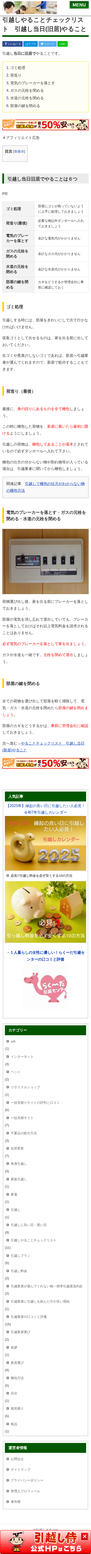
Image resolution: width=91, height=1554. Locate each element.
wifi (13, 1041)
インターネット (22, 1056)
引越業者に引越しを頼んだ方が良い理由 (40, 1301)
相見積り (17, 1408)
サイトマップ (20, 1469)
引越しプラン (20, 1256)
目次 (14, 1393)
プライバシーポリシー (27, 1480)
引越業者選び (20, 1332)
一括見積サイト (22, 1118)
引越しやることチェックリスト (33, 1240)
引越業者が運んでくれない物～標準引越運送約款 (47, 1286)
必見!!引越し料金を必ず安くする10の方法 (41, 875)
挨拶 (14, 1347)
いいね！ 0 (13, 43)
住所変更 (17, 1148)
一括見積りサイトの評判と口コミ (35, 1102)
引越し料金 (19, 1271)
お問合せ (17, 1459)
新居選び (17, 1363)
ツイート (48, 43)
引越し (16, 1210)
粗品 (14, 1424)
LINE (62, 43)
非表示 (19, 151)
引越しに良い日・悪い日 (29, 1225)
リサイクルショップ (25, 1087)
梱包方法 (17, 1378)
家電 (14, 1194)
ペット (16, 1072)
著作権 (16, 1502)
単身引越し (19, 1164)
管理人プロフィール (25, 1491)
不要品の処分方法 (24, 1133)
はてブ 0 (30, 43)
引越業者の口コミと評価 (29, 1317)
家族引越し (19, 1179)
